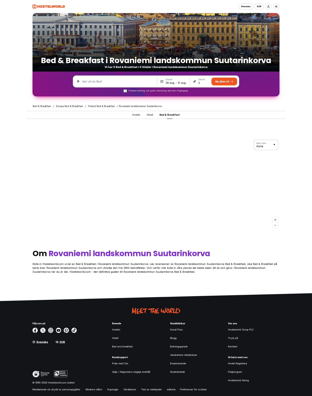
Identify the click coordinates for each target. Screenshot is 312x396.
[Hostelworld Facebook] (35, 330)
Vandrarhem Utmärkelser (183, 355)
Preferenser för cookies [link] (193, 389)
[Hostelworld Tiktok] (74, 330)
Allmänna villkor (93, 389)
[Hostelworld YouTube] (58, 330)
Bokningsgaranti (179, 346)
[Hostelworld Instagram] (50, 330)
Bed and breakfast (122, 346)
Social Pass (176, 329)
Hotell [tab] (150, 114)
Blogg (173, 338)
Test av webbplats (151, 389)
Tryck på (233, 338)
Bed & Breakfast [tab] (170, 114)
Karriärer (232, 346)
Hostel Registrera (237, 363)
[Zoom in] (275, 219)
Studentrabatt (177, 371)
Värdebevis (130, 389)
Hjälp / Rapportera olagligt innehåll (131, 371)
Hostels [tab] (136, 114)
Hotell (115, 338)
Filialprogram (235, 371)
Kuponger (112, 389)
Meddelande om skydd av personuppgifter (56, 389)
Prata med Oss (120, 363)
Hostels (116, 329)
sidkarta (171, 389)
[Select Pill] (268, 6)
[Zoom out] (275, 225)
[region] (156, 183)
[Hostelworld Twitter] (43, 330)
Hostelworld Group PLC (241, 329)
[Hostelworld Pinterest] (66, 330)
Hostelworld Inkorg (238, 380)
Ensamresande (178, 363)
